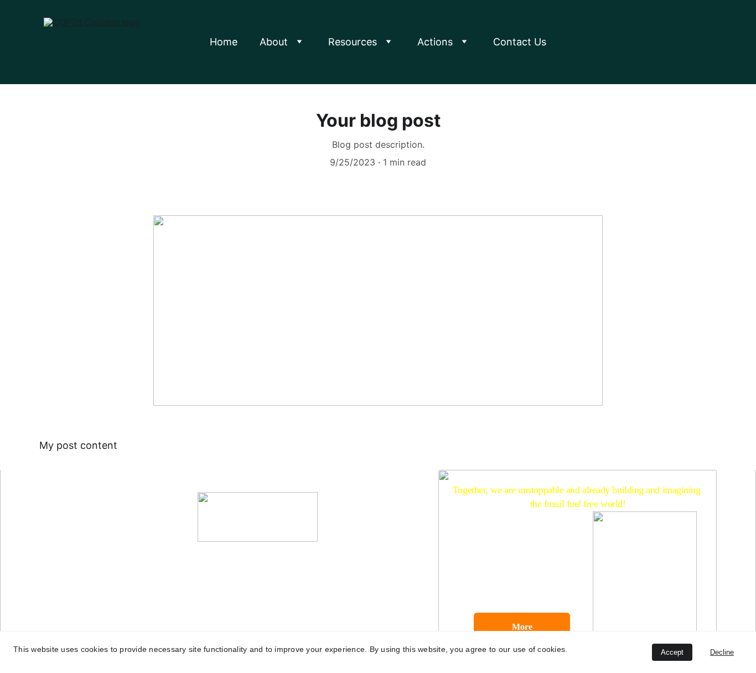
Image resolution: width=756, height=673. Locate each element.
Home (223, 42)
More (522, 626)
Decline (722, 652)
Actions (435, 42)
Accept (672, 652)
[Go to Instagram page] (276, 612)
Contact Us (519, 42)
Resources (352, 42)
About (274, 42)
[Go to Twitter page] (223, 612)
